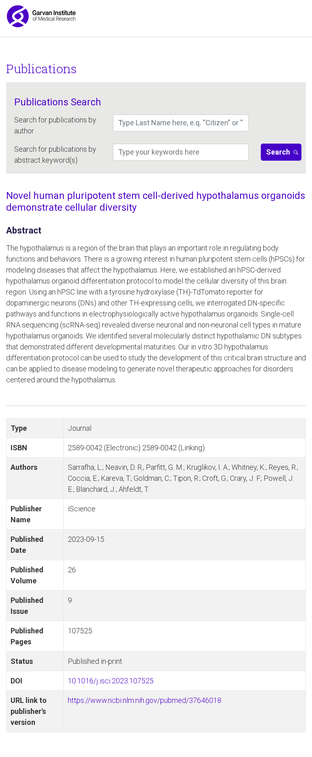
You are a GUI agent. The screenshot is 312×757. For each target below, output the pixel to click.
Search (278, 152)
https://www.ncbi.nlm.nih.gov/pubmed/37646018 (144, 700)
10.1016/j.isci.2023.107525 (111, 680)
